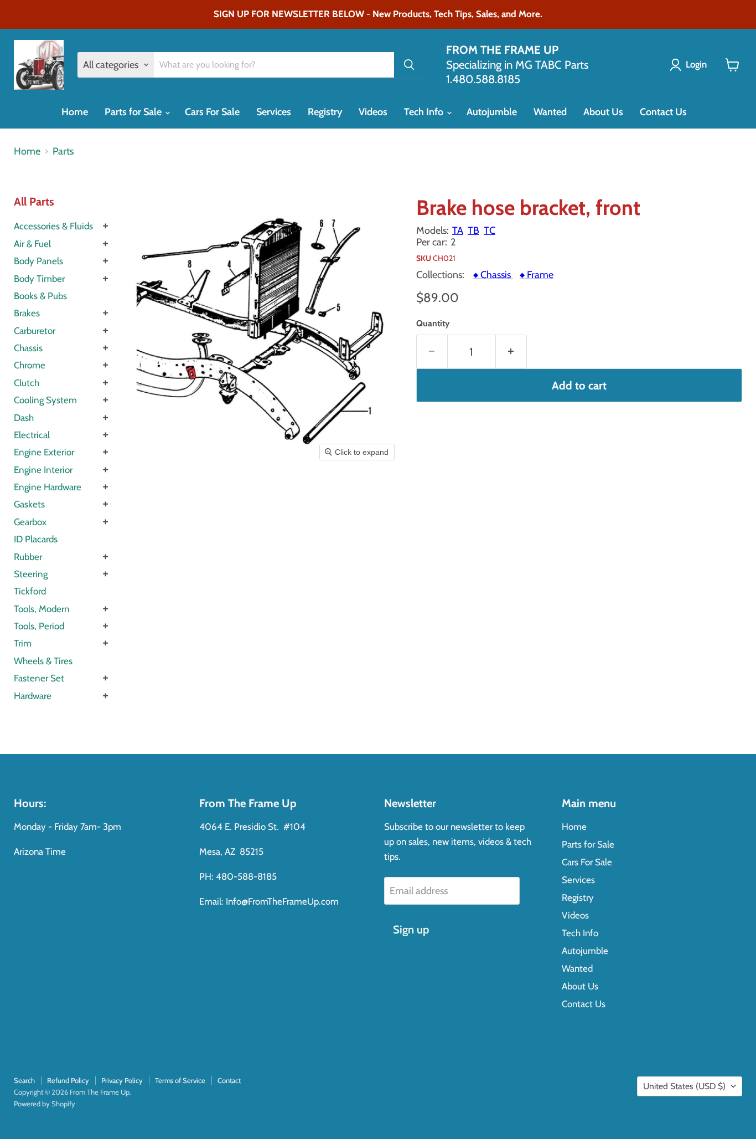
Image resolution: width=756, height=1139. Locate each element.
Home (74, 112)
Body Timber (39, 278)
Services (273, 112)
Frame (536, 275)
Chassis (28, 347)
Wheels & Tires (43, 660)
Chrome (29, 365)
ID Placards (36, 539)
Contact (229, 1080)
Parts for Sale (134, 112)
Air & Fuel (32, 243)
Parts (63, 151)
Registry (325, 112)
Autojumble (492, 112)
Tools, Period (39, 626)
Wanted (550, 112)
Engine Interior (43, 469)
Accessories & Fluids (53, 226)
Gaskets (29, 504)
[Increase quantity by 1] (511, 351)
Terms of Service (180, 1080)
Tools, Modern (42, 608)
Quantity (432, 324)
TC (489, 230)
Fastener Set (39, 678)
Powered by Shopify (44, 1103)
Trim (23, 643)
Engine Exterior (44, 452)
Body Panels (38, 260)
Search (24, 1080)
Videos (373, 112)
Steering (31, 573)
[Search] (409, 65)
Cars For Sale (212, 112)
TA (457, 230)
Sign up (411, 929)
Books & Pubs (40, 295)
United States (684, 1086)
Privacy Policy (122, 1080)
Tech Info (425, 112)
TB (473, 230)
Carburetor (34, 330)
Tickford (30, 591)
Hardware (32, 695)
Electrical (32, 434)
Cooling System (45, 400)
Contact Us (663, 112)
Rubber (28, 556)
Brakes (27, 313)
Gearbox (30, 521)
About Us (603, 112)
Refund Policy (68, 1080)
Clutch (26, 382)
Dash (24, 417)
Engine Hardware (47, 486)
